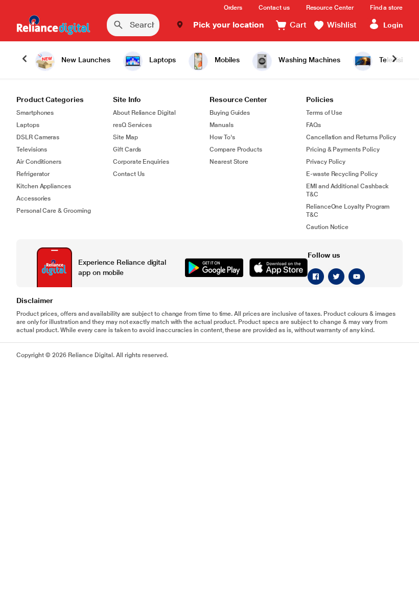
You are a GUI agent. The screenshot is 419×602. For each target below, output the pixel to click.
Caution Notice (327, 227)
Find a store (386, 7)
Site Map (125, 137)
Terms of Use (324, 112)
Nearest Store (229, 161)
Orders (233, 7)
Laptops (27, 125)
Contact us (274, 7)
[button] (220, 25)
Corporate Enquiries (141, 161)
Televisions (31, 149)
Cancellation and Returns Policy (351, 137)
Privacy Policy (325, 161)
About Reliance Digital (144, 112)
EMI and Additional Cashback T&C (347, 190)
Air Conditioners (38, 161)
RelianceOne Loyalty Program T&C (347, 210)
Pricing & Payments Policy (343, 149)
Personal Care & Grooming (53, 210)
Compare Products (236, 149)
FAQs (313, 125)
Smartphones (35, 112)
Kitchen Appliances (43, 186)
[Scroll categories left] (24, 59)
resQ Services (132, 125)
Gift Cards (127, 149)
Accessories (33, 198)
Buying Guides (230, 112)
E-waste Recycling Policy (342, 174)
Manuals (222, 125)
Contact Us (129, 174)
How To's (222, 137)
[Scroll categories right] (394, 59)
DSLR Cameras (37, 137)
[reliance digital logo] (53, 25)
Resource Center (330, 7)
